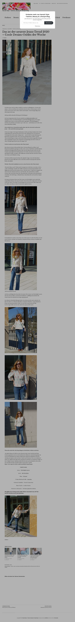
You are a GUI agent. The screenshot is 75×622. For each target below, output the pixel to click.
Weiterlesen (37, 26)
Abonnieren (49, 22)
